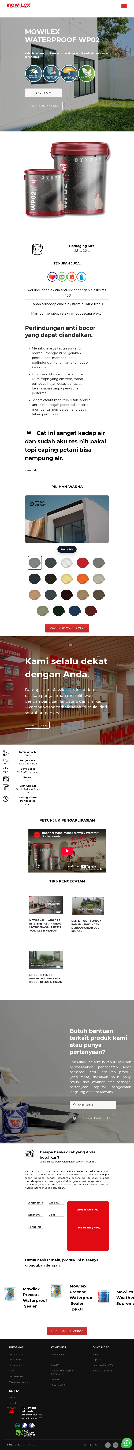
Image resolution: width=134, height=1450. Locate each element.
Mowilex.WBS (58, 1385)
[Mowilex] (19, 5)
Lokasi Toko (15, 1359)
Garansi (55, 1379)
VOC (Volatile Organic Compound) (62, 1372)
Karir (11, 1370)
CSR (53, 1359)
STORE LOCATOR (37, 725)
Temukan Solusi (17, 1376)
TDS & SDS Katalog (102, 1370)
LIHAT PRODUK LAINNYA (67, 1331)
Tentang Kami (16, 1354)
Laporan (97, 1359)
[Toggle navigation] (124, 6)
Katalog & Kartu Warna (104, 1365)
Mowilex (17, 1445)
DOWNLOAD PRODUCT (44, 106)
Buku (95, 1354)
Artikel (12, 1403)
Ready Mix (67, 549)
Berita (12, 1397)
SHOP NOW (43, 92)
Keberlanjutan (58, 1354)
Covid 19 (55, 1365)
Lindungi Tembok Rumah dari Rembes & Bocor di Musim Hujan (45, 978)
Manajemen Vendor (19, 1382)
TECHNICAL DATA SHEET (94, 1118)
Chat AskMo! (86, 1104)
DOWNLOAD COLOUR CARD (67, 628)
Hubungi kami (16, 1365)
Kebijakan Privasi (92, 1445)
